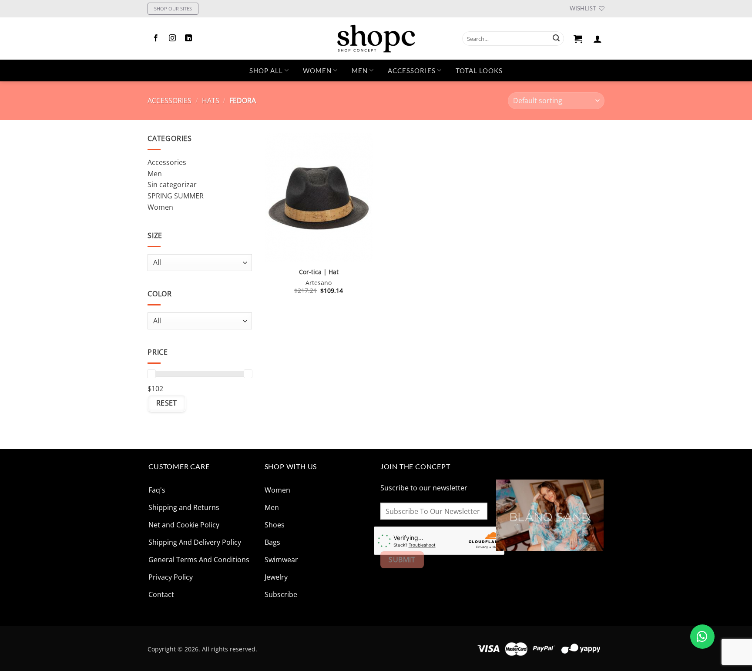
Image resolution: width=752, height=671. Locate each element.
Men (360, 70)
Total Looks (479, 70)
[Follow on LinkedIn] (188, 38)
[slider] (151, 373)
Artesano (319, 283)
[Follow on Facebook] (156, 38)
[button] (578, 38)
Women (317, 70)
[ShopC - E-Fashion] (376, 38)
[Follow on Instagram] (172, 38)
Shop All (266, 70)
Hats (210, 100)
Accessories (169, 100)
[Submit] (556, 38)
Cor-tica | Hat (319, 272)
